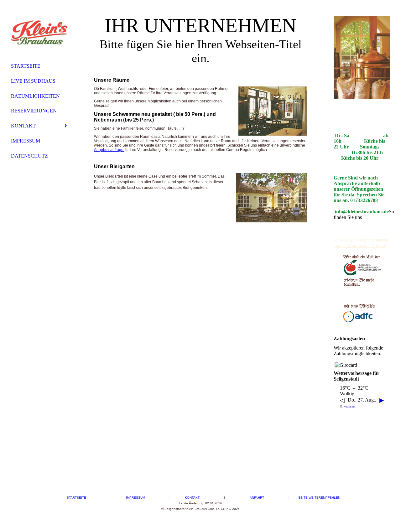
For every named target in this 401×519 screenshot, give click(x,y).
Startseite (25, 66)
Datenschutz (29, 155)
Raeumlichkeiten (35, 96)
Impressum (25, 140)
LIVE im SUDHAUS (33, 81)
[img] (39, 32)
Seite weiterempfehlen (319, 497)
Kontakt (23, 125)
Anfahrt (257, 497)
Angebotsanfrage (109, 150)
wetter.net (349, 406)
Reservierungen (34, 110)
